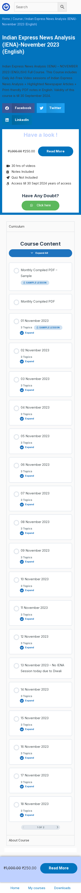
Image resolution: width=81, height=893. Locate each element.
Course (18, 19)
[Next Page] (57, 827)
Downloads (62, 888)
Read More (56, 151)
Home (14, 888)
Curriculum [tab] (16, 226)
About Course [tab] (19, 840)
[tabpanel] (40, 533)
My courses (36, 888)
